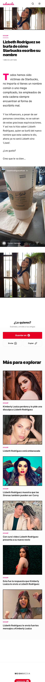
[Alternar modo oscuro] (39, 3)
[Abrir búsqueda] (32, 3)
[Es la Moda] (8, 3)
